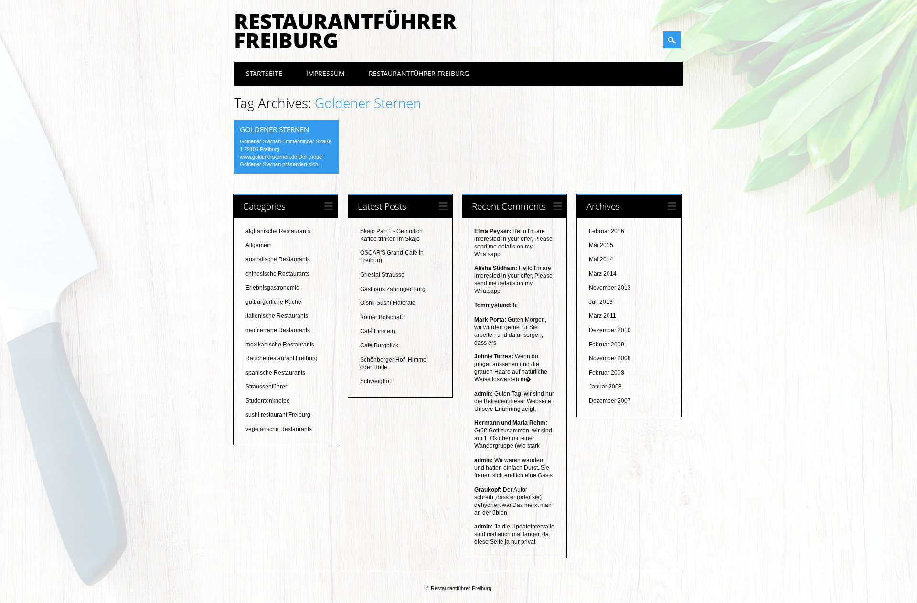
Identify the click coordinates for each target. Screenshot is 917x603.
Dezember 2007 (610, 401)
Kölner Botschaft (381, 317)
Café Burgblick (379, 345)
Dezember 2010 (610, 330)
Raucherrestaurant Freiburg (281, 358)
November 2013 (610, 287)
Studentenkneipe (267, 401)
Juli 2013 (601, 302)
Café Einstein (377, 331)
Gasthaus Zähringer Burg (393, 289)
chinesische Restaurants (277, 273)
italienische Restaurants (276, 315)
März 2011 (602, 315)
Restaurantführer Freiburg (345, 30)
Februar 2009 (606, 344)
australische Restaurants (277, 259)
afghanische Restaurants (277, 231)
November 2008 (610, 358)
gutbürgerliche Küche (273, 302)
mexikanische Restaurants (279, 344)
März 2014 (603, 273)
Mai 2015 (601, 245)
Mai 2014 (601, 259)
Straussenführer (266, 386)
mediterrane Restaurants (277, 330)
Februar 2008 (606, 372)
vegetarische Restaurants (278, 429)
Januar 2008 (605, 386)
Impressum (325, 73)
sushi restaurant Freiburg (277, 414)
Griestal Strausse (382, 274)
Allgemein (258, 245)
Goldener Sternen (274, 129)
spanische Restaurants (275, 372)
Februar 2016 (606, 231)
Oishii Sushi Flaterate (388, 303)
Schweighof (375, 381)
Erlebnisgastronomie (272, 287)
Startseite (264, 73)
